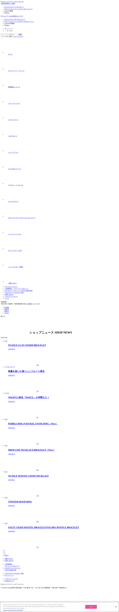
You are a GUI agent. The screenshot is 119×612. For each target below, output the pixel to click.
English (6, 307)
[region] (59, 607)
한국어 (6, 313)
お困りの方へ (8, 558)
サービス (10, 31)
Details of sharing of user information (13, 610)
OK (91, 607)
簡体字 (6, 309)
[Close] (116, 607)
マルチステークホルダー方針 (14, 292)
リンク (6, 298)
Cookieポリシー (9, 581)
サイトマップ (8, 575)
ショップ (10, 29)
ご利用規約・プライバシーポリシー (16, 288)
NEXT (6, 555)
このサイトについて (11, 296)
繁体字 (6, 311)
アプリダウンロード (11, 286)
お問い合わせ (8, 294)
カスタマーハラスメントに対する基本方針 (18, 290)
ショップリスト (18, 36)
